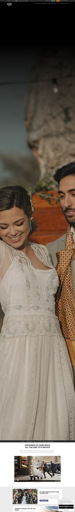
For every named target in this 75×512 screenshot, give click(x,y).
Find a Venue (40, 441)
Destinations (37, 3)
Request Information (51, 441)
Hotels (16, 0)
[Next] (73, 220)
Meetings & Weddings (60, 3)
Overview (22, 441)
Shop (21, 0)
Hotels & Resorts (44, 3)
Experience (54, 3)
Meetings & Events (29, 441)
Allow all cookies (66, 505)
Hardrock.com (9, 0)
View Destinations (44, 500)
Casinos (19, 0)
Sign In (49, 0)
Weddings (35, 441)
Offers (66, 3)
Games (23, 0)
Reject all (66, 507)
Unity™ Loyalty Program (64, 0)
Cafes (14, 0)
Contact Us (44, 441)
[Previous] (1, 220)
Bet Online (26, 0)
